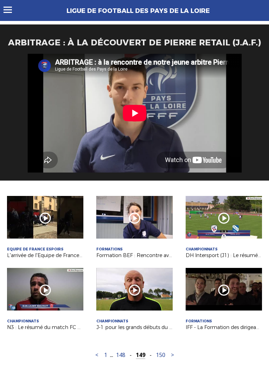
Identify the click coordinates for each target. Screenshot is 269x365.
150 (160, 355)
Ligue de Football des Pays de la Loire (138, 11)
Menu (11, 10)
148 (120, 355)
